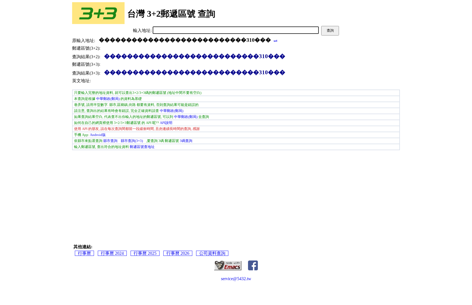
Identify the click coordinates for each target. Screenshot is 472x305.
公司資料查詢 (212, 253)
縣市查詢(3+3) (132, 141)
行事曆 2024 (112, 253)
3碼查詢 (186, 141)
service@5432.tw (236, 278)
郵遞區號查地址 (142, 147)
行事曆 (84, 253)
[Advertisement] (151, 192)
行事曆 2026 (177, 253)
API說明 (166, 123)
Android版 (98, 135)
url (275, 40)
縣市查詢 (110, 141)
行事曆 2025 (145, 253)
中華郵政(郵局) (108, 99)
